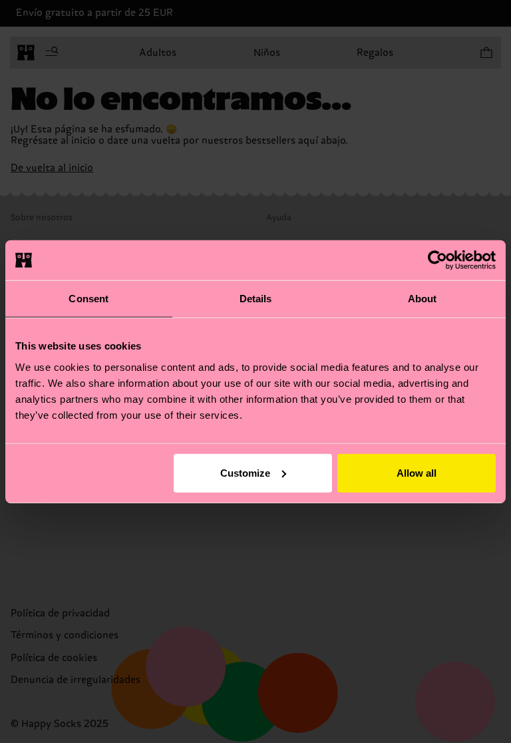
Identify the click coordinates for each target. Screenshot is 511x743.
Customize (245, 472)
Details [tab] (256, 298)
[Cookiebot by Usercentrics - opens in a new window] (437, 260)
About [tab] (422, 298)
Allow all (416, 472)
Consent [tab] (88, 298)
